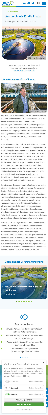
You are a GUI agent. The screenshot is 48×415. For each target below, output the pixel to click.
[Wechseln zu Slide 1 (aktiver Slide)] (16, 301)
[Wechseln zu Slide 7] (31, 301)
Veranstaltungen (24, 65)
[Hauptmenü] (44, 3)
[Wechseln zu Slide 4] (24, 301)
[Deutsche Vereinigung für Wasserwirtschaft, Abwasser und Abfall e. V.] (8, 3)
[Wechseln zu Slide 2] (19, 301)
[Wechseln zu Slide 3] (21, 301)
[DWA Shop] (28, 3)
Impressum (29, 409)
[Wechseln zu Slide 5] (26, 301)
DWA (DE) (12, 65)
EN (38, 3)
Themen (35, 65)
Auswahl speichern (24, 400)
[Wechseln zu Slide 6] (29, 301)
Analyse (13, 394)
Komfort (14, 388)
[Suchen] (33, 3)
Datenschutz (19, 409)
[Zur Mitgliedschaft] (23, 3)
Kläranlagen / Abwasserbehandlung (23, 68)
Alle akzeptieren (24, 404)
